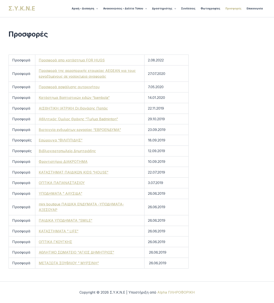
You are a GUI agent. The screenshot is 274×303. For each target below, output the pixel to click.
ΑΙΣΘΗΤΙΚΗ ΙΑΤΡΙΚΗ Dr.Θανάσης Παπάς (73, 108)
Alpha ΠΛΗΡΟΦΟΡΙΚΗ (176, 292)
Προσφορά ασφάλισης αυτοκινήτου (69, 87)
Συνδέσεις (188, 8)
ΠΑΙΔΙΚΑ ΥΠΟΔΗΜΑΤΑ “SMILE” (65, 220)
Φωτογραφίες (210, 8)
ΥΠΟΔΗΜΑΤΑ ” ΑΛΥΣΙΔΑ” (60, 193)
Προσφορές (233, 8)
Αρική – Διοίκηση (83, 8)
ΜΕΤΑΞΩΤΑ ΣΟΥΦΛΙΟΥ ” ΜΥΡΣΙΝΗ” (69, 263)
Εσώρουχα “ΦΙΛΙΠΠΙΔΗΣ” (60, 140)
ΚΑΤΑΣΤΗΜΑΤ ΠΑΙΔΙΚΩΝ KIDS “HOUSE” (73, 172)
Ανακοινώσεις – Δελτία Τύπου (123, 8)
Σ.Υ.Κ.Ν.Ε (22, 8)
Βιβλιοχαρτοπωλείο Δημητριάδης (67, 151)
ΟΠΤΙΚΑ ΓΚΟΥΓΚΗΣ (55, 242)
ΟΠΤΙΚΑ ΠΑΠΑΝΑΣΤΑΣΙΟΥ (62, 183)
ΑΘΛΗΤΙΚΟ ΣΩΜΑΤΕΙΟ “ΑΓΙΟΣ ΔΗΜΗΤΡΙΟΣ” (76, 252)
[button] (96, 8)
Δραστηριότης (162, 8)
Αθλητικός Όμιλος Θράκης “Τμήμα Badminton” (78, 119)
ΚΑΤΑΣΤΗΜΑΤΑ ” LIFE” (58, 231)
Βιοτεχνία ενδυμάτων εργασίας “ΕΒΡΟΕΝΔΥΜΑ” (80, 130)
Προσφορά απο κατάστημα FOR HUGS (72, 60)
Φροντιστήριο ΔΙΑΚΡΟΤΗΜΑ (63, 161)
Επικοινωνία (255, 8)
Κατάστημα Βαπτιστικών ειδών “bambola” (74, 97)
